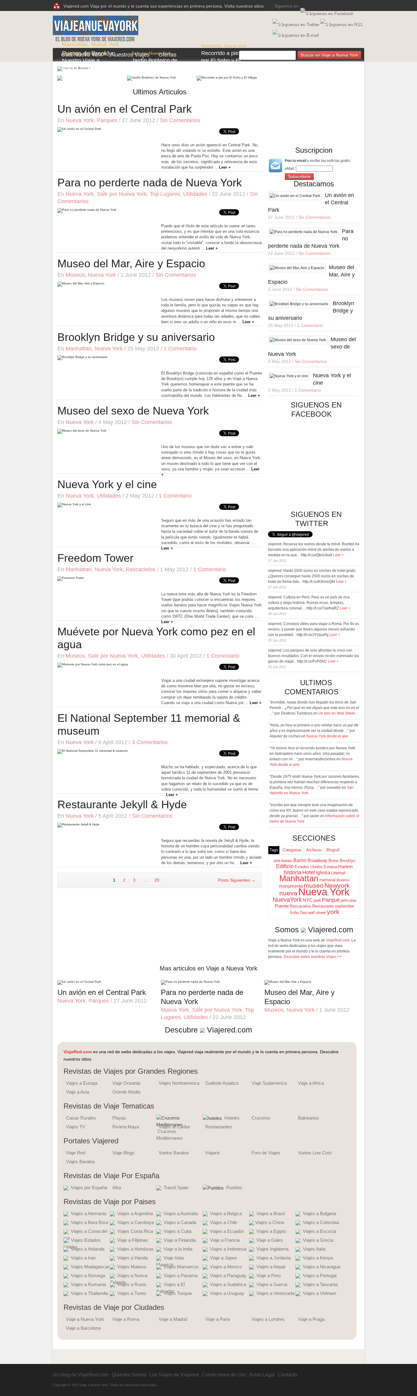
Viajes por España (89, 1187)
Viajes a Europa (81, 1083)
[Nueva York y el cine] (74, 504)
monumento (291, 886)
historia (292, 872)
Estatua (330, 866)
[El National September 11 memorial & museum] (92, 751)
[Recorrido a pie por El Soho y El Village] (227, 78)
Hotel (308, 872)
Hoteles (232, 1117)
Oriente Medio (126, 1092)
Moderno (343, 880)
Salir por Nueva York (122, 194)
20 (156, 880)
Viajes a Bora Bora (89, 1222)
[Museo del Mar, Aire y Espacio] (80, 284)
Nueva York (105, 44)
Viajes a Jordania (273, 1257)
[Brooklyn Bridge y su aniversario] (82, 357)
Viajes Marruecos (181, 1266)
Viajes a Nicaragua (321, 1266)
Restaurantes (218, 1126)
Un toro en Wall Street (336, 713)
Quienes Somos (129, 1374)
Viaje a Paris (217, 1319)
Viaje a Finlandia (180, 1240)
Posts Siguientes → (237, 880)
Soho (294, 912)
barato (286, 860)
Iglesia (323, 872)
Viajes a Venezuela (275, 1293)
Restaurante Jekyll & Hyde (122, 804)
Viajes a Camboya (135, 1222)
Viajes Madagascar (90, 1266)
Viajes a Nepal (270, 1266)
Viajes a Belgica (226, 1213)
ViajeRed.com (338, 940)
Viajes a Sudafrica (228, 1284)
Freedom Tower (95, 558)
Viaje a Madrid (173, 1319)
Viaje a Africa (311, 1083)
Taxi (303, 912)
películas (349, 900)
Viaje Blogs (123, 1152)
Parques (107, 120)
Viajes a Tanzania (320, 1284)
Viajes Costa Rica (135, 1231)
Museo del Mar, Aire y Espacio (131, 263)
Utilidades (195, 194)
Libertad (338, 873)
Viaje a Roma (125, 1319)
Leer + (338, 555)
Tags (274, 850)
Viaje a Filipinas (132, 1240)
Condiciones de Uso (224, 1374)
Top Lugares (165, 194)
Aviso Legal (262, 1374)
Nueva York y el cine (107, 484)
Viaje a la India (178, 1249)
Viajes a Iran (83, 1257)
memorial (327, 880)
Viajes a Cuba (177, 1231)
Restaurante (323, 906)
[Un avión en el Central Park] (79, 129)
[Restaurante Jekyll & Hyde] (78, 825)
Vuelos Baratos (174, 1152)
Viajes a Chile (223, 1222)
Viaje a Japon (223, 1257)
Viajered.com (330, 929)
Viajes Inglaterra (272, 1249)
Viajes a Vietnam (319, 1293)
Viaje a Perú (268, 1275)
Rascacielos (140, 569)
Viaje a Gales (269, 1240)
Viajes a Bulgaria (319, 1213)
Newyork (337, 885)
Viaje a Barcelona (83, 1328)
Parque (331, 900)
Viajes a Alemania (88, 1213)
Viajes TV (75, 1126)
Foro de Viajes (266, 1152)
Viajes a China (269, 1222)
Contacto (287, 1374)
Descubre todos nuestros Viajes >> (313, 957)
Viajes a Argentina (135, 1213)
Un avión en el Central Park (124, 109)
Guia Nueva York (81, 55)
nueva (288, 893)
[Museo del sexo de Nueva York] (81, 431)
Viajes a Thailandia (89, 1293)
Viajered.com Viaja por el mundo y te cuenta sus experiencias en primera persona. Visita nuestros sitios (163, 6)
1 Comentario (180, 348)
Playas (119, 1117)
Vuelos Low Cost (315, 1152)
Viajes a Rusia (131, 1284)
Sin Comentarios (180, 120)
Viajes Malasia (131, 1266)
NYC (308, 900)
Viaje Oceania (126, 1083)
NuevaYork (287, 899)
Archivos (314, 850)
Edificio (285, 866)
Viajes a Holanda (87, 1249)
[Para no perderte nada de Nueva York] (86, 210)
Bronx (333, 860)
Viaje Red (75, 1152)
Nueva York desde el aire (327, 736)
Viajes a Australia (181, 1213)
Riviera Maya (125, 1126)
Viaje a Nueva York (85, 1319)
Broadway (317, 860)
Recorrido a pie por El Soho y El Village (221, 60)
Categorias (292, 850)
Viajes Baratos (80, 1161)
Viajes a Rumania (88, 1284)
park (317, 900)
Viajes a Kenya (318, 1257)
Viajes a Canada (180, 1222)
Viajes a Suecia (271, 1284)
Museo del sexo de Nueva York (133, 410)
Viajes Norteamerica (179, 1083)
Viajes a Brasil (270, 1213)
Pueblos (234, 1187)
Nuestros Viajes (130, 55)
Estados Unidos (309, 866)
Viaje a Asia (77, 1092)
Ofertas (167, 55)
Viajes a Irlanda (132, 1257)
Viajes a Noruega (88, 1275)
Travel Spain (176, 1187)
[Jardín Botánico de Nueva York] (151, 78)
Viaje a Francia (225, 1240)
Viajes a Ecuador (227, 1231)
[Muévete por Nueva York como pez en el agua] (92, 665)
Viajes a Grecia (318, 1240)
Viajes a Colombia (321, 1222)
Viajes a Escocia (319, 1231)
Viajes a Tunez (132, 1293)
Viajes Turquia (178, 1293)
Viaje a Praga (311, 1319)
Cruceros (261, 1117)
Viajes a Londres (268, 1319)
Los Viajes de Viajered (174, 1374)
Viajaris (212, 1152)
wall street (317, 912)
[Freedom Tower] (70, 578)
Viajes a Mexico (226, 1266)
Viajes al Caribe (174, 1126)
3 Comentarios (150, 742)
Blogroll (332, 850)
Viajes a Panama (181, 1275)
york (333, 911)
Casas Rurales (81, 1117)
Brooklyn (347, 860)
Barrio (299, 860)
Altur (116, 1187)
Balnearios (308, 1117)
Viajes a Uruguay (227, 1293)
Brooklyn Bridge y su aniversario (136, 337)
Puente (282, 906)
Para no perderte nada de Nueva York (149, 182)
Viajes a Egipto (271, 1231)
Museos (75, 275)
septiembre (344, 906)
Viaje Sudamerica (269, 1083)
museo (314, 885)
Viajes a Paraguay (228, 1275)
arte (277, 860)
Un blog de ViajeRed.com (81, 1374)
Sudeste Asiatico (221, 1083)
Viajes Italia (314, 1249)
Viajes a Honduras (135, 1249)
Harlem (345, 866)
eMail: (290, 168)
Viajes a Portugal (319, 1275)
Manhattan (75, 44)
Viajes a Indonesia (228, 1249)
